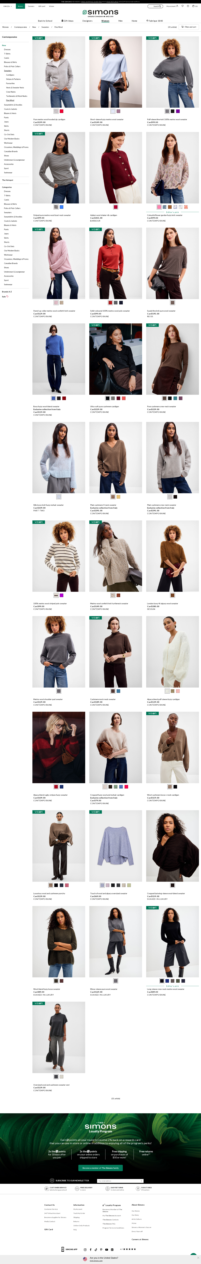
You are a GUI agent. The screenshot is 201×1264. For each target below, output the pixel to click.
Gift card (41, 6)
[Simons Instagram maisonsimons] (85, 1249)
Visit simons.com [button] (96, 1261)
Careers (31, 6)
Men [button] (120, 21)
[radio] (56, 111)
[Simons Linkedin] (112, 1249)
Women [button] (105, 21)
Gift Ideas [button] (69, 21)
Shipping (76, 1217)
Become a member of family (100, 1168)
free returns (112, 2)
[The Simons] (100, 1125)
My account (171, 6)
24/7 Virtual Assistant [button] (52, 1213)
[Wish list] (182, 6)
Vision (51, 6)
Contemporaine (9, 37)
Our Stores (136, 1211)
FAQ (75, 1230)
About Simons (138, 1205)
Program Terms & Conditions (113, 1228)
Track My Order (79, 1213)
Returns (76, 1221)
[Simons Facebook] (90, 1249)
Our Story (135, 1215)
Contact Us (49, 1205)
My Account (77, 1209)
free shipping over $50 (91, 2)
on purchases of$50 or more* (119, 1154)
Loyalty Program (100, 1131)
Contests (111, 1220)
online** (146, 1153)
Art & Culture (137, 1219)
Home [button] (134, 21)
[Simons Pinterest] (101, 1249)
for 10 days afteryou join (57, 1154)
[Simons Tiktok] (96, 1249)
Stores (20, 6)
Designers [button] (87, 21)
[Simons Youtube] (106, 1249)
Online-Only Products (81, 1226)
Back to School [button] (45, 21)
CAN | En (6, 6)
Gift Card (48, 1229)
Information (79, 1205)
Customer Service (51, 1209)
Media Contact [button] (49, 1221)
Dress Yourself (137, 1231)
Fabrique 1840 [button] (156, 21)
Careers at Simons (140, 1239)
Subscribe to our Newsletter (72, 1180)
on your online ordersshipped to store (88, 1154)
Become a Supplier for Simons (55, 1217)
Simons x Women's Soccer (141, 1227)
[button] (155, 6)
